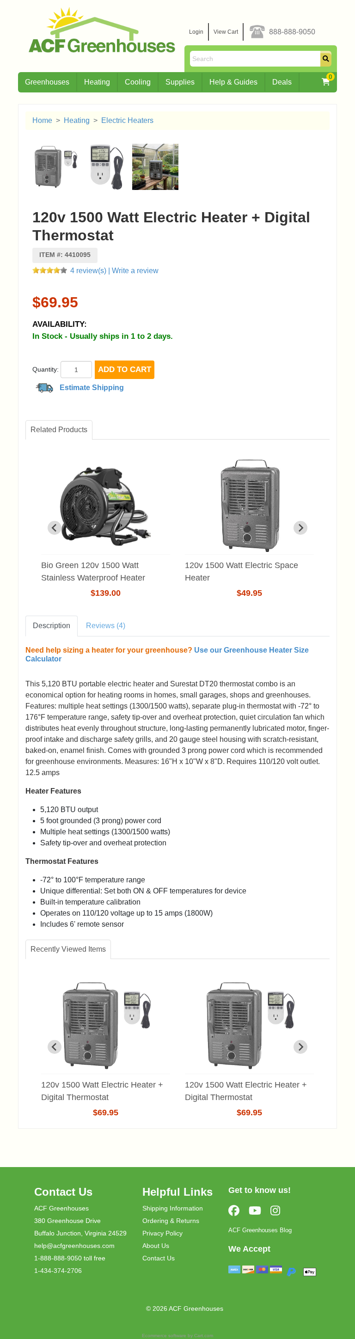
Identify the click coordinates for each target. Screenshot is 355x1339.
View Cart (226, 32)
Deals (282, 82)
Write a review (135, 271)
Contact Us (158, 1258)
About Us (155, 1245)
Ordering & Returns (170, 1220)
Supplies (180, 82)
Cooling (138, 82)
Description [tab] (51, 626)
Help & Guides (233, 82)
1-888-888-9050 (58, 1258)
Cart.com (203, 1335)
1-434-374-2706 (58, 1270)
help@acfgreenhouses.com (74, 1245)
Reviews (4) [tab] (105, 626)
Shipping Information (172, 1208)
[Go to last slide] (54, 528)
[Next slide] (300, 528)
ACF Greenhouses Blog (260, 1230)
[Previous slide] (54, 1047)
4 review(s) (88, 271)
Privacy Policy (162, 1233)
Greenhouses (47, 82)
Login (196, 32)
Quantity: (45, 369)
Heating (97, 82)
